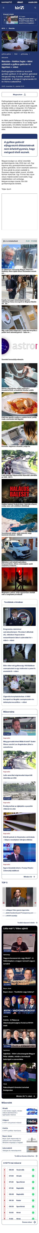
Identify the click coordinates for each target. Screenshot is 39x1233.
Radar (18, 1200)
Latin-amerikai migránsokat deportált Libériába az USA (17, 776)
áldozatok (5, 57)
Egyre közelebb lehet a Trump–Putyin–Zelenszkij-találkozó (18, 869)
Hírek (5, 1084)
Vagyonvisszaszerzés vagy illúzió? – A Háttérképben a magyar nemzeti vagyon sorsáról (19, 961)
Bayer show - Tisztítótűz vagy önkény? (18, 992)
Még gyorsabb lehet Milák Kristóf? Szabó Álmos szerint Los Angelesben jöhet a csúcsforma (28, 22)
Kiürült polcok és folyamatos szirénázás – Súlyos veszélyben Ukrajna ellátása (19, 838)
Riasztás (12, 28)
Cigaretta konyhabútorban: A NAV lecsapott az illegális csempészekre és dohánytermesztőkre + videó (18, 699)
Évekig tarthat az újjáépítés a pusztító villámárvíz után (18, 807)
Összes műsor (27, 1222)
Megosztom (17, 95)
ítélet (16, 54)
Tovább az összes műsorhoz (24, 1156)
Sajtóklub (6, 1050)
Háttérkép (6, 955)
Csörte (5, 1016)
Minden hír (28, 877)
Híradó (5, 1108)
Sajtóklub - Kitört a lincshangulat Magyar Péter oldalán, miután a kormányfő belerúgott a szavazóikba (19, 1056)
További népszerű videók (26, 923)
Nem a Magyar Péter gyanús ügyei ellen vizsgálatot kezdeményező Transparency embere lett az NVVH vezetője (19, 913)
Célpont (5, 1120)
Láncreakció (7, 1148)
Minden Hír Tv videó (24, 1096)
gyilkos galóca (6, 54)
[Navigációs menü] (4, 8)
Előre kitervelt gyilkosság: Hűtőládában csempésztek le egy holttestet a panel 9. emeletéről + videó (19, 668)
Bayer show (7, 988)
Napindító (6, 738)
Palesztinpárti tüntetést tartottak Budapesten (16, 1088)
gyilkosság (24, 54)
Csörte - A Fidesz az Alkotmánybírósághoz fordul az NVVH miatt (18, 1023)
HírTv (3, 28)
